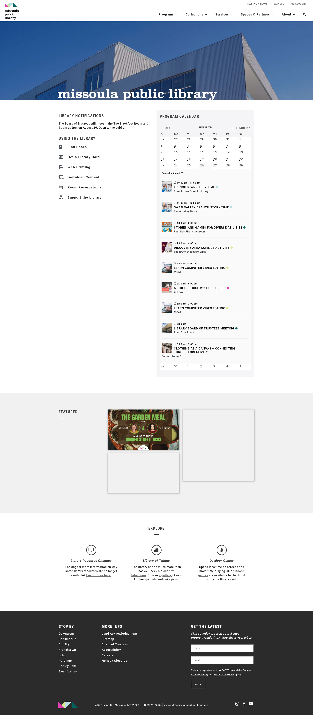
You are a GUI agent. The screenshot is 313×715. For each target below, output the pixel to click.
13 (215, 152)
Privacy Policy (199, 674)
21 (228, 159)
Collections (195, 14)
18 (189, 159)
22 (241, 159)
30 (215, 139)
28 (189, 139)
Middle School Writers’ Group (200, 288)
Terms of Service (224, 674)
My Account (298, 4)
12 (202, 152)
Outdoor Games (221, 561)
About (287, 14)
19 (202, 159)
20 (215, 159)
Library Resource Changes (91, 561)
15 (241, 152)
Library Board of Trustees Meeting (204, 328)
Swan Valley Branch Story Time (201, 207)
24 (176, 165)
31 (228, 139)
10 (176, 152)
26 (202, 165)
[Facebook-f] (244, 704)
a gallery (165, 575)
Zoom (63, 127)
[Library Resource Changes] (91, 550)
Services (222, 14)
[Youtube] (251, 704)
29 (202, 139)
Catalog (279, 4)
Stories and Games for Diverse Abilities (208, 227)
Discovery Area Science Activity (202, 247)
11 (189, 152)
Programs (167, 14)
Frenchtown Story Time (194, 187)
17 (176, 159)
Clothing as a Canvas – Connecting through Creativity (205, 350)
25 (189, 165)
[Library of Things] (156, 550)
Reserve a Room (257, 4)
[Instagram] (237, 704)
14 (228, 152)
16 (163, 159)
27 (176, 139)
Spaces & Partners (256, 14)
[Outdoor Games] (222, 550)
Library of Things (156, 561)
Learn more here (98, 575)
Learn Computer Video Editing (199, 267)
